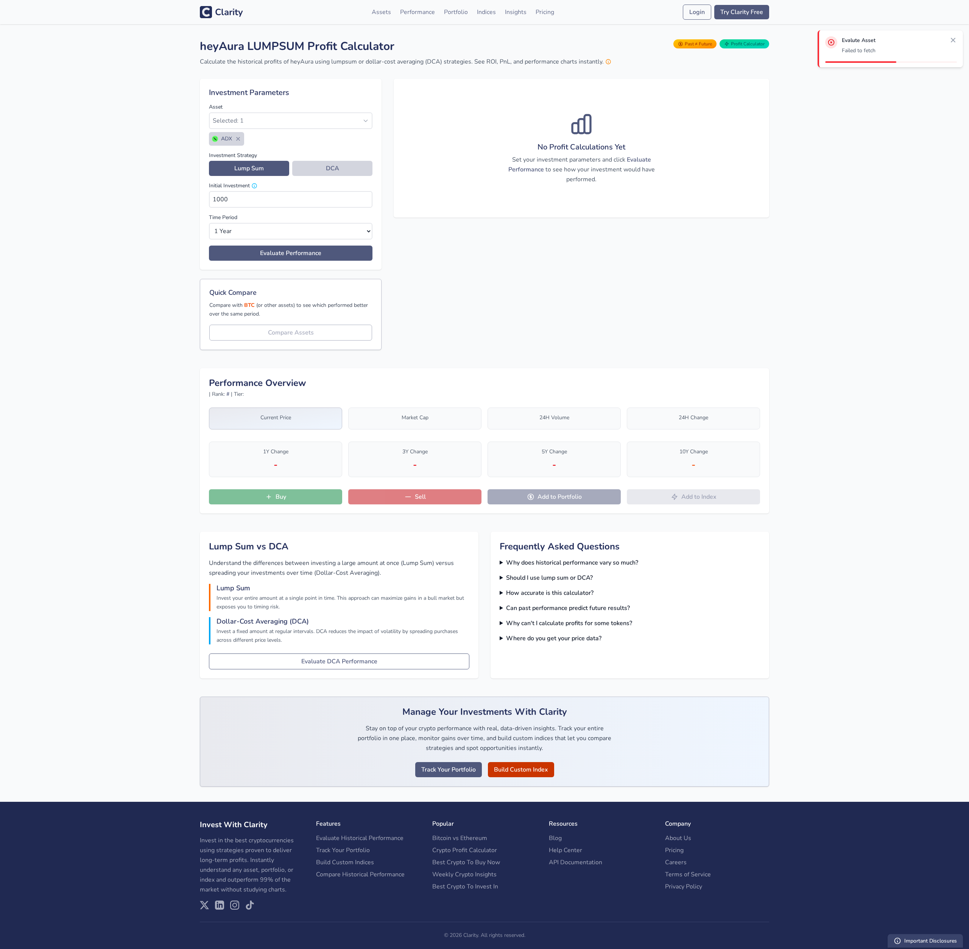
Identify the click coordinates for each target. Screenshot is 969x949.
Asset (216, 106)
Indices (486, 12)
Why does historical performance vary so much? (572, 563)
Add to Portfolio (559, 497)
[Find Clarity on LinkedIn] (219, 905)
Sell (420, 497)
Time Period (223, 217)
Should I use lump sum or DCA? (549, 578)
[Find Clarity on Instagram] (234, 905)
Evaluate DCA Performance (339, 661)
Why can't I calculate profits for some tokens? (569, 623)
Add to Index (699, 497)
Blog (555, 838)
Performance (417, 12)
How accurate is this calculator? (550, 593)
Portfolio (456, 12)
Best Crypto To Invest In (465, 886)
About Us (678, 838)
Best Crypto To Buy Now (466, 862)
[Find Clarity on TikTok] (249, 905)
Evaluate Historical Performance (359, 838)
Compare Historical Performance (360, 874)
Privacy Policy (683, 886)
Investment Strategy (233, 155)
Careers (676, 862)
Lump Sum (249, 168)
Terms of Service (688, 874)
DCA (332, 168)
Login (697, 12)
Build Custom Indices (345, 862)
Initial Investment (229, 185)
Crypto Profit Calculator (464, 850)
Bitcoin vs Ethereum (459, 838)
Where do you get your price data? (553, 638)
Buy (281, 497)
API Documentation (575, 862)
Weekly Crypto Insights (464, 874)
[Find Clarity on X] (204, 905)
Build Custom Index (521, 769)
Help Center (565, 850)
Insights (516, 12)
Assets (381, 12)
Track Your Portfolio (448, 769)
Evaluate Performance (290, 253)
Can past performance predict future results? (568, 608)
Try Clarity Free (741, 12)
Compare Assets (291, 332)
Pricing (545, 12)
